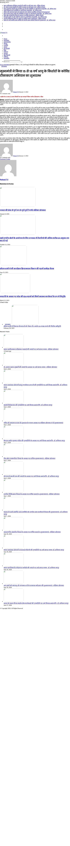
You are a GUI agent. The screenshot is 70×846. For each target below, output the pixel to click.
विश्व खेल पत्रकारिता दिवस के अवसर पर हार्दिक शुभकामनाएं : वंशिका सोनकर (23, 15)
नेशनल (5, 43)
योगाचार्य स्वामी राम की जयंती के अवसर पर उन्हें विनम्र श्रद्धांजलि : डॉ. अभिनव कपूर (25, 17)
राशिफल (6, 56)
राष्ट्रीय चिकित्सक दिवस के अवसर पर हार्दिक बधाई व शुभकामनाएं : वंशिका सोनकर (25, 18)
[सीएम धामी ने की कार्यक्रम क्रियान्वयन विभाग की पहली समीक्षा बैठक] (13, 265)
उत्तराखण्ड (6, 40)
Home (5, 39)
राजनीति (6, 45)
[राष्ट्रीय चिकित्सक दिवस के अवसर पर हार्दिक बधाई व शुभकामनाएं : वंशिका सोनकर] (14, 492)
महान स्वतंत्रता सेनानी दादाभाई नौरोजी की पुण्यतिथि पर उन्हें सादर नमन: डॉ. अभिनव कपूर (34, 550)
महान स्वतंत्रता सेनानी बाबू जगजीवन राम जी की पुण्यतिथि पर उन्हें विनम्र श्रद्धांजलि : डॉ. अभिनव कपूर (30, 9)
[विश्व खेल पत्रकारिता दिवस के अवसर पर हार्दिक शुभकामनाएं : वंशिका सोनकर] (14, 456)
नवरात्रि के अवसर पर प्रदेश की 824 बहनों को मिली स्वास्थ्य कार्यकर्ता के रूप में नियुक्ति (33, 296)
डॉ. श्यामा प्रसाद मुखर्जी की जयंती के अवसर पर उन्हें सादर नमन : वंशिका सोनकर (24, 7)
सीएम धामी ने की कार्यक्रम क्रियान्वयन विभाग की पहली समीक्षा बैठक (27, 268)
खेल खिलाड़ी (7, 55)
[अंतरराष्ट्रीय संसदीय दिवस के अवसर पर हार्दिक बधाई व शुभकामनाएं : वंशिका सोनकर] (14, 530)
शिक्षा (5, 50)
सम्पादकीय (6, 58)
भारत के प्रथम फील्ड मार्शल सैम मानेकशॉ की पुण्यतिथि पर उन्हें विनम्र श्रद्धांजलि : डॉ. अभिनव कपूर (36, 603)
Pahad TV (16, 92)
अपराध (5, 47)
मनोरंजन (6, 52)
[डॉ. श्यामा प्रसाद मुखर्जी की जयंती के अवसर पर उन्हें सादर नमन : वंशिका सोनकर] (14, 365)
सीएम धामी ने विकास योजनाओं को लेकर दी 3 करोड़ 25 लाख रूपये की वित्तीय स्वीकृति (32, 326)
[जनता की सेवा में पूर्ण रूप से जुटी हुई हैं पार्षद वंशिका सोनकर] (18, 206)
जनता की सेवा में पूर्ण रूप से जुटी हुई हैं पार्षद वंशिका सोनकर (23, 210)
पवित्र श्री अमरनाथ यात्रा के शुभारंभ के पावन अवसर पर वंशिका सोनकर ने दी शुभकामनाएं (27, 12)
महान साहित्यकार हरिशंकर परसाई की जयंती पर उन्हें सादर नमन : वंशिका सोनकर (24, 5)
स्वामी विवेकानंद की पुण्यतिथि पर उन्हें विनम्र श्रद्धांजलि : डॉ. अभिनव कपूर (23, 10)
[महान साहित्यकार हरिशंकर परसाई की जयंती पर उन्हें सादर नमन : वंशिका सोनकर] (14, 347)
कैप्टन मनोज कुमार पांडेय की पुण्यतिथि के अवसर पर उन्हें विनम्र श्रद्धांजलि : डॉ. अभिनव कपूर (27, 13)
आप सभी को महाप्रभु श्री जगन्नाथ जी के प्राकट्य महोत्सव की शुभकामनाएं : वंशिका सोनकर (34, 586)
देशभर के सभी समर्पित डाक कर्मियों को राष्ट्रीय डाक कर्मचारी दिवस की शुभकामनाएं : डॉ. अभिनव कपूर (29, 20)
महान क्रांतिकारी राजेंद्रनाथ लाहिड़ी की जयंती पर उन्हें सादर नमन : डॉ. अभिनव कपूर (31, 568)
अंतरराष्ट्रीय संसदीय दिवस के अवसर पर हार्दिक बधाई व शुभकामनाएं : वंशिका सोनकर (32, 532)
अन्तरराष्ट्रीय (7, 42)
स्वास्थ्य (6, 53)
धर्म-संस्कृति (7, 48)
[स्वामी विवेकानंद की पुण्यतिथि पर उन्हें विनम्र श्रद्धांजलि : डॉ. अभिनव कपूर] (14, 403)
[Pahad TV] (3, 32)
